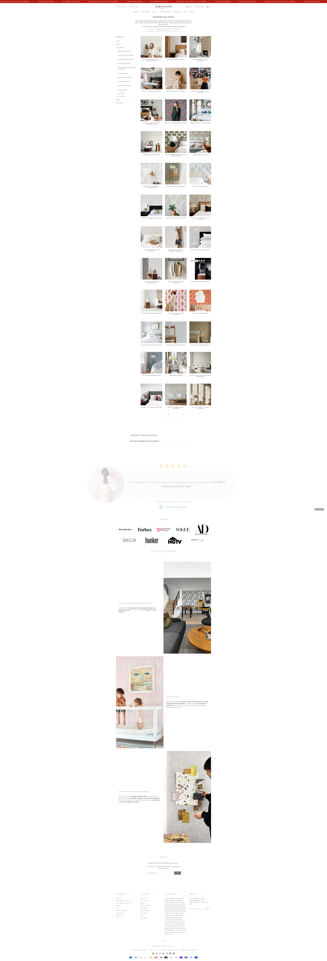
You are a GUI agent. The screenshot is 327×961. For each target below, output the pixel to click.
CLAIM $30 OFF (142, 487)
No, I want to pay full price (142, 494)
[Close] (204, 462)
